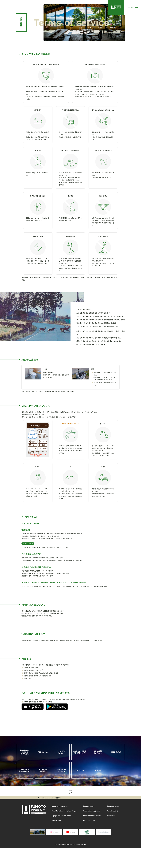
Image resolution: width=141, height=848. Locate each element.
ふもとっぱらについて (60, 806)
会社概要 (113, 806)
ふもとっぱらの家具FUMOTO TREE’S (79, 752)
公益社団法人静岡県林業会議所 (24, 770)
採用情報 (112, 811)
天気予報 (98, 770)
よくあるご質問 (89, 820)
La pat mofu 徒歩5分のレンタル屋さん (25, 752)
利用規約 (92, 816)
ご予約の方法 (91, 811)
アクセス (57, 820)
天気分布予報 (79, 770)
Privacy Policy (111, 815)
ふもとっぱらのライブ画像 (61, 770)
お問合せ (88, 806)
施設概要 (61, 816)
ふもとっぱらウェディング (98, 752)
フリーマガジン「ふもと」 (64, 811)
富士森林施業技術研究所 (43, 770)
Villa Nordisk (43, 752)
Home (40, 798)
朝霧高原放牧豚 (116, 752)
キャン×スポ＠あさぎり (61, 752)
